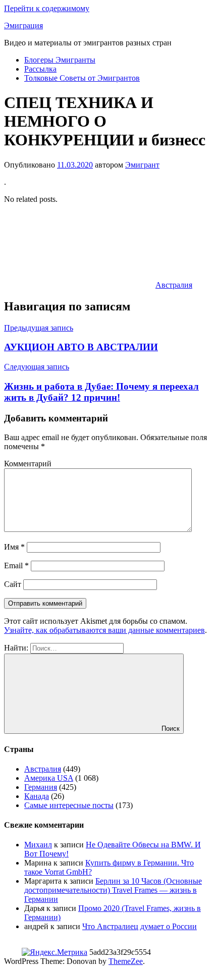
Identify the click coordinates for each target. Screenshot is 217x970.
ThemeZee (125, 961)
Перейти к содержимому (46, 8)
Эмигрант (142, 164)
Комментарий (27, 463)
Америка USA (48, 778)
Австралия (173, 285)
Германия (40, 787)
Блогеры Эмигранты (59, 60)
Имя (14, 547)
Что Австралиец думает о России (139, 926)
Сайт (12, 584)
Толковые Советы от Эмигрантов (82, 78)
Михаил (38, 844)
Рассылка (40, 69)
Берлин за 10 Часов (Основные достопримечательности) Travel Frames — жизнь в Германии (113, 890)
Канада (36, 796)
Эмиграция (23, 25)
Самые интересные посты (69, 805)
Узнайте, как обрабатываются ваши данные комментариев (104, 630)
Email (16, 565)
